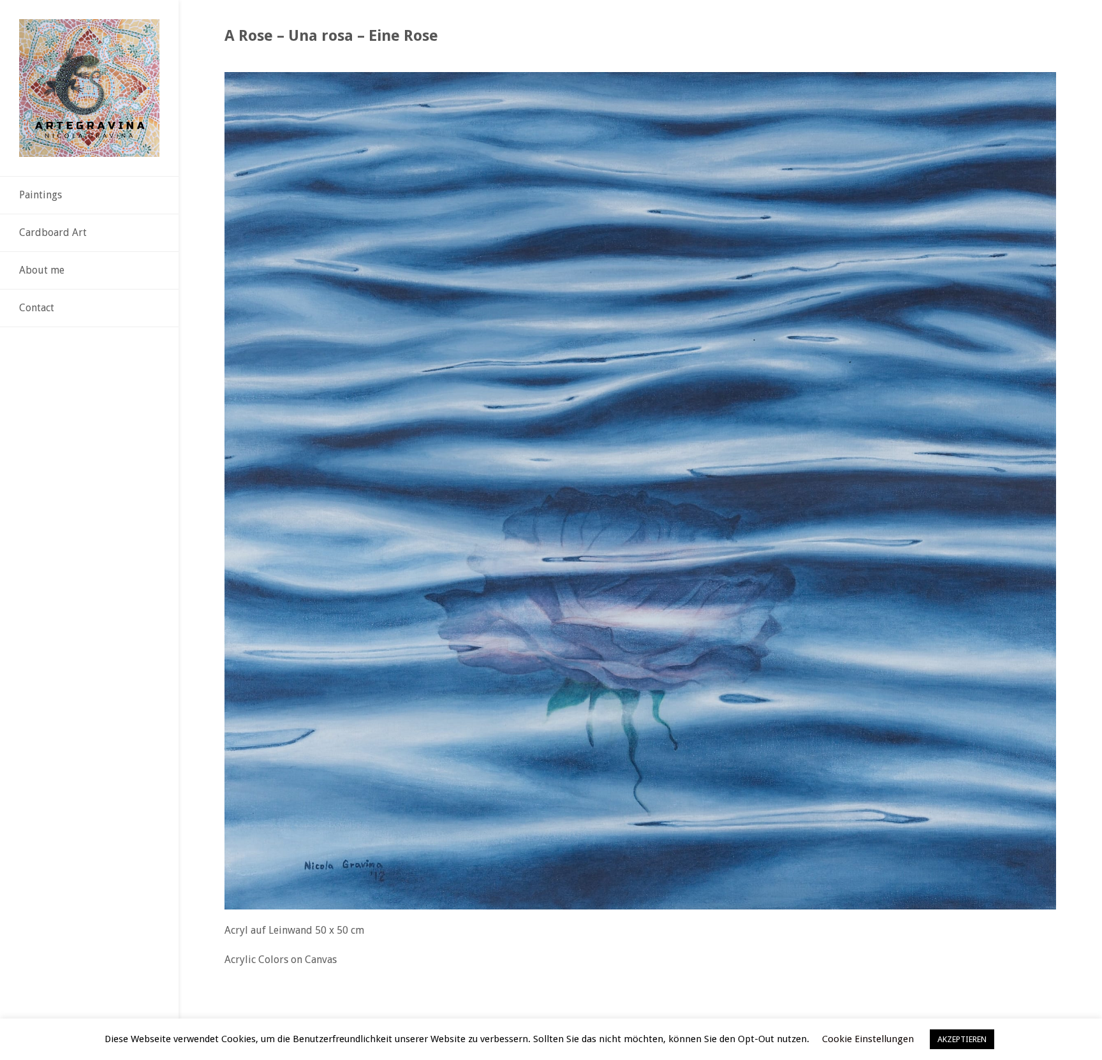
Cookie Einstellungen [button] (868, 1039)
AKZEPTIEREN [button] (962, 1039)
